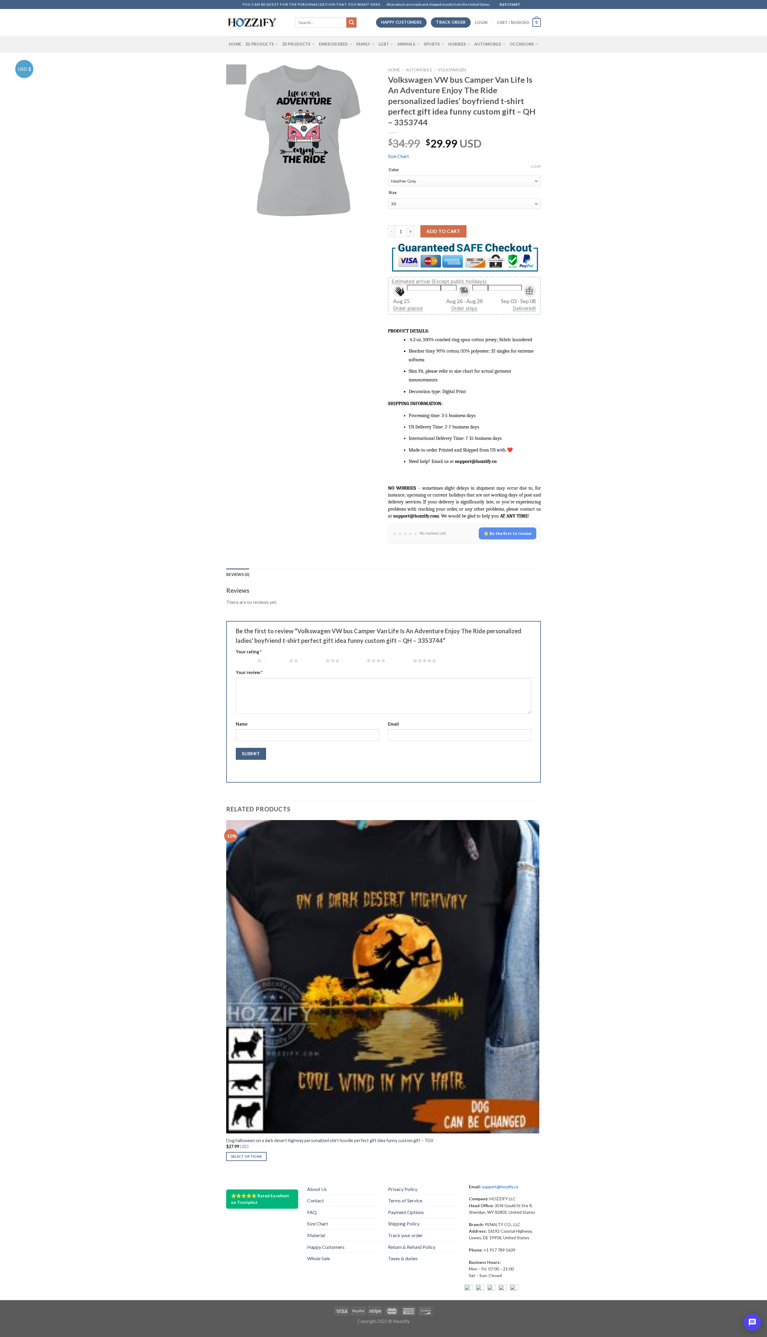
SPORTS (432, 44)
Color (394, 170)
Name (241, 724)
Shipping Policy (403, 1223)
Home (235, 44)
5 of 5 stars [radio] (400, 660)
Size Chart (398, 156)
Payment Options (406, 1212)
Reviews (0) (237, 574)
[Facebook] (468, 1289)
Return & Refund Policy (411, 1247)
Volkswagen (452, 69)
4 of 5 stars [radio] (354, 660)
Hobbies (457, 44)
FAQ (312, 1212)
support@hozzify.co (500, 1186)
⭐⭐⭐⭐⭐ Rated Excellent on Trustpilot (260, 1199)
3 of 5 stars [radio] (313, 660)
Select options (246, 1156)
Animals (406, 44)
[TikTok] (514, 1289)
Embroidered (333, 44)
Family (363, 44)
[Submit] (351, 22)
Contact (315, 1200)
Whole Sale (318, 1258)
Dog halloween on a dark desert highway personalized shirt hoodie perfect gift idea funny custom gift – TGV (330, 1140)
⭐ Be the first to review (508, 533)
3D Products (296, 44)
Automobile (488, 44)
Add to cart (443, 231)
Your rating (249, 651)
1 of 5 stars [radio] (245, 660)
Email (393, 724)
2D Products (259, 44)
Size (393, 193)
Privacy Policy (402, 1189)
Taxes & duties (403, 1258)
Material (316, 1235)
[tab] (237, 574)
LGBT (383, 44)
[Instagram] (480, 1289)
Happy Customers (326, 1247)
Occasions (522, 44)
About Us (317, 1189)
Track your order (405, 1235)
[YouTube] (491, 1289)
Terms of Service (405, 1200)
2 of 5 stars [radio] (277, 660)
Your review (249, 672)
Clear (536, 166)
